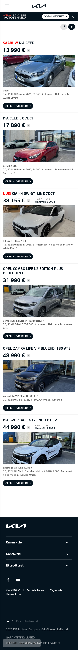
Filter (71, 27)
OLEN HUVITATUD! (16, 106)
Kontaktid (13, 554)
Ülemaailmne (13, 594)
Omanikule (14, 542)
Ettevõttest (15, 565)
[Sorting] (63, 27)
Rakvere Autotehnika (8, 621)
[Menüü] (7, 6)
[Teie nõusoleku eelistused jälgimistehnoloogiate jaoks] (22, 643)
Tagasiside (56, 590)
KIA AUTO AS (13, 590)
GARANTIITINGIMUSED (20, 637)
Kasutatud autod (27, 621)
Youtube (18, 580)
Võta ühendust (54, 16)
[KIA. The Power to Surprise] (16, 525)
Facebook (8, 580)
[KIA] (39, 6)
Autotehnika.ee (35, 590)
